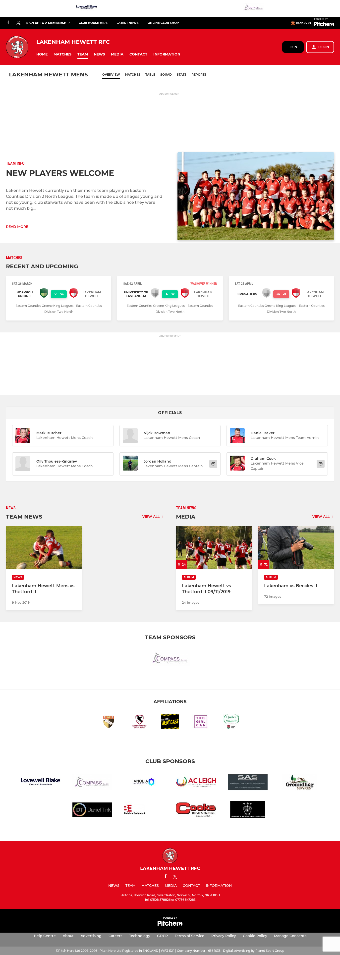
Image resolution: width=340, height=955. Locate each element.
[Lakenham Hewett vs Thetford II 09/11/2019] (214, 547)
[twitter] (18, 23)
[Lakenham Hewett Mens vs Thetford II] (44, 547)
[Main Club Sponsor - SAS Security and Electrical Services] (248, 783)
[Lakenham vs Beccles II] (296, 547)
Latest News (127, 23)
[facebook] (8, 23)
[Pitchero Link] (324, 25)
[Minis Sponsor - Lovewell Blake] (86, 8)
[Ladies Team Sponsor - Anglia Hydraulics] (144, 783)
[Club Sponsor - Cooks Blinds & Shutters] (196, 810)
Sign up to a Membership (48, 23)
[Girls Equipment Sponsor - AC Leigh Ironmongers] (196, 783)
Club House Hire (93, 23)
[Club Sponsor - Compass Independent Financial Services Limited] (253, 8)
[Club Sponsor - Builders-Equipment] (144, 810)
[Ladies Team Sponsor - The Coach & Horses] (248, 810)
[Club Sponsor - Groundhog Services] (299, 783)
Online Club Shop (163, 23)
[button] (42, 54)
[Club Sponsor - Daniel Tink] (92, 810)
